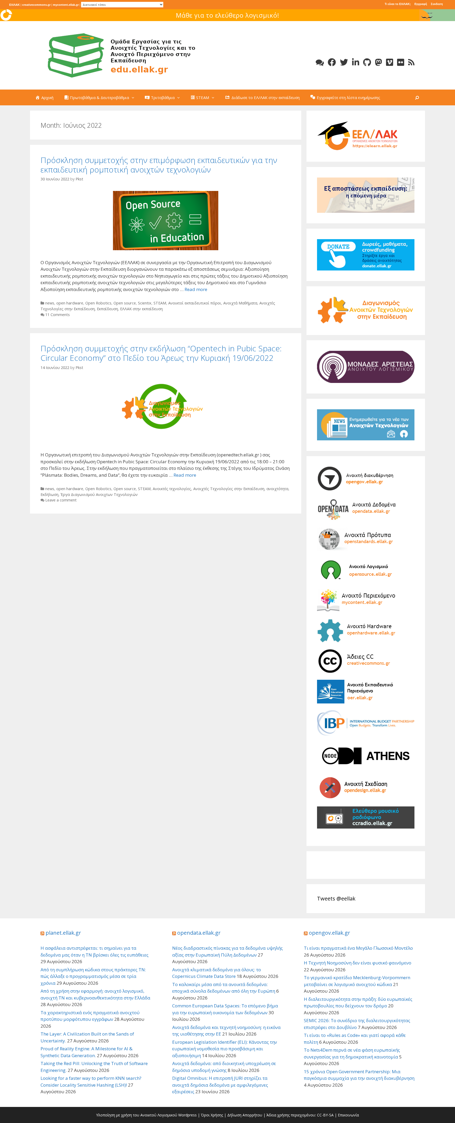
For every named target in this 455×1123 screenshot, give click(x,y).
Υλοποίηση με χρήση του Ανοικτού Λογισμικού (136, 1114)
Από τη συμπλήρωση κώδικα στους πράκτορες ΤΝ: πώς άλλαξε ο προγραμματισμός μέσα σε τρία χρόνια (93, 976)
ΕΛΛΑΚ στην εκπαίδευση (141, 308)
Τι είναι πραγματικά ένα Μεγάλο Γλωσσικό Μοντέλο (358, 948)
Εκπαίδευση (107, 308)
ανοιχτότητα (277, 488)
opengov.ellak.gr (329, 932)
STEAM (160, 303)
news (49, 303)
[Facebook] (332, 62)
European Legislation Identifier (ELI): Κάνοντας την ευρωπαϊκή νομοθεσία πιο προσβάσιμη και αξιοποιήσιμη (224, 1048)
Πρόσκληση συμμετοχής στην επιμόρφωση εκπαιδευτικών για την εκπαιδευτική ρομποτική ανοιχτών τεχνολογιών (159, 165)
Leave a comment (61, 500)
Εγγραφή (420, 4)
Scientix (144, 303)
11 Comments (57, 314)
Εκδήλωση (49, 494)
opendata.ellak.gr (199, 932)
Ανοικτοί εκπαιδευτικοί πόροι (194, 303)
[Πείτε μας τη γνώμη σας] (320, 62)
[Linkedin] (355, 62)
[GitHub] (367, 62)
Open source (124, 303)
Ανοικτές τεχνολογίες (172, 488)
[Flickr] (400, 62)
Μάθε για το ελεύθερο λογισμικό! (227, 15)
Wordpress (187, 1114)
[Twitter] (344, 62)
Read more (196, 289)
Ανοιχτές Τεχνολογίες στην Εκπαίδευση (228, 488)
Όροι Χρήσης (212, 1114)
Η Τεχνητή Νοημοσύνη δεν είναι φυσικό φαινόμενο (357, 963)
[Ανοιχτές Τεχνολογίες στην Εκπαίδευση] (120, 55)
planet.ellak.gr (63, 932)
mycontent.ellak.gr (66, 4)
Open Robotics (98, 303)
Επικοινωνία (348, 1114)
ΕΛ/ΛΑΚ (14, 4)
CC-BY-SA (325, 1114)
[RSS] (411, 62)
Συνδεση (437, 4)
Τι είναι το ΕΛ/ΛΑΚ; (398, 4)
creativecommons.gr (36, 4)
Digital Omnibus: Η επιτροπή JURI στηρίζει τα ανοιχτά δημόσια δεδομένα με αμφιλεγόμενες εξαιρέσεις (220, 1085)
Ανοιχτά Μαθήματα (240, 303)
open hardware (69, 303)
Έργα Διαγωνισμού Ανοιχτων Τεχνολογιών (99, 494)
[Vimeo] (389, 62)
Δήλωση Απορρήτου (244, 1114)
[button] (134, 97)
